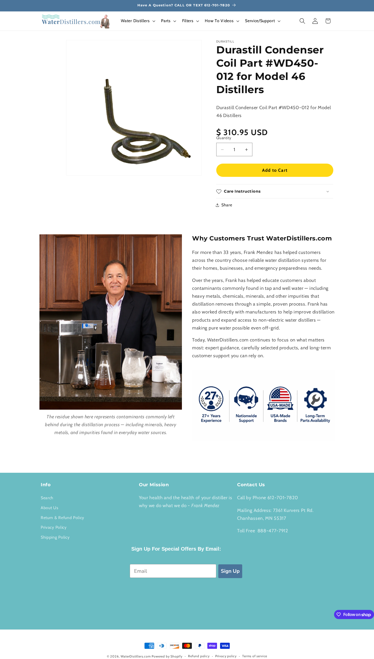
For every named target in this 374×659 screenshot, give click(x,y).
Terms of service (254, 656)
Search (47, 497)
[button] (138, 21)
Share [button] (226, 205)
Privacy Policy (54, 527)
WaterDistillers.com (136, 656)
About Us (50, 507)
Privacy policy (226, 656)
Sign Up (230, 571)
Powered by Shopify (167, 656)
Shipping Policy (55, 537)
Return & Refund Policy (62, 517)
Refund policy (198, 656)
